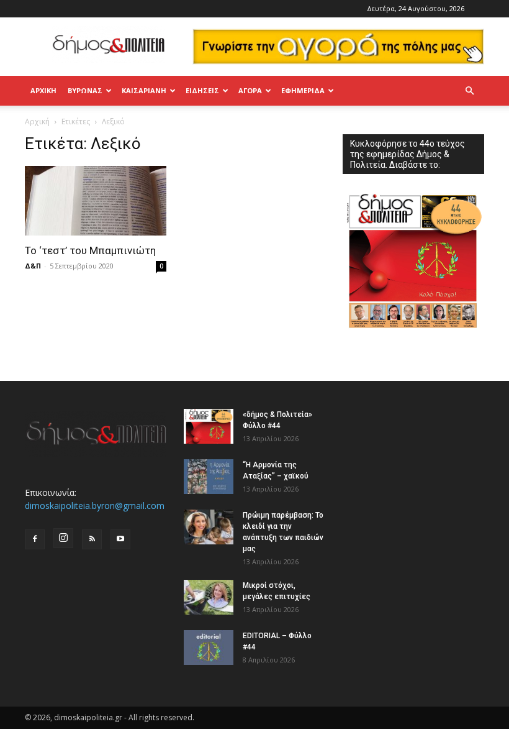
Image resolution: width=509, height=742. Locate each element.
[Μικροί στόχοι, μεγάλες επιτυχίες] (208, 597)
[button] (469, 91)
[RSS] (92, 539)
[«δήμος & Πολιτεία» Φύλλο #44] (208, 426)
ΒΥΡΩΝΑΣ (85, 90)
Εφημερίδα (303, 90)
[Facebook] (35, 539)
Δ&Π (33, 265)
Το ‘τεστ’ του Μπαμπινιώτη (90, 250)
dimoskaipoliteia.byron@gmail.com (94, 505)
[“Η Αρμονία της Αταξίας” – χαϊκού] (208, 476)
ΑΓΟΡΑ (250, 90)
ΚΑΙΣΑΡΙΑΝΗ (144, 90)
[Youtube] (120, 539)
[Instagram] (63, 538)
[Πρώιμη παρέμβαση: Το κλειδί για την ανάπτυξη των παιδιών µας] (208, 527)
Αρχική (43, 90)
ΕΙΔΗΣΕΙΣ (202, 90)
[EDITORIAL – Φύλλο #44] (208, 647)
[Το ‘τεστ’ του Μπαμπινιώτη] (95, 201)
